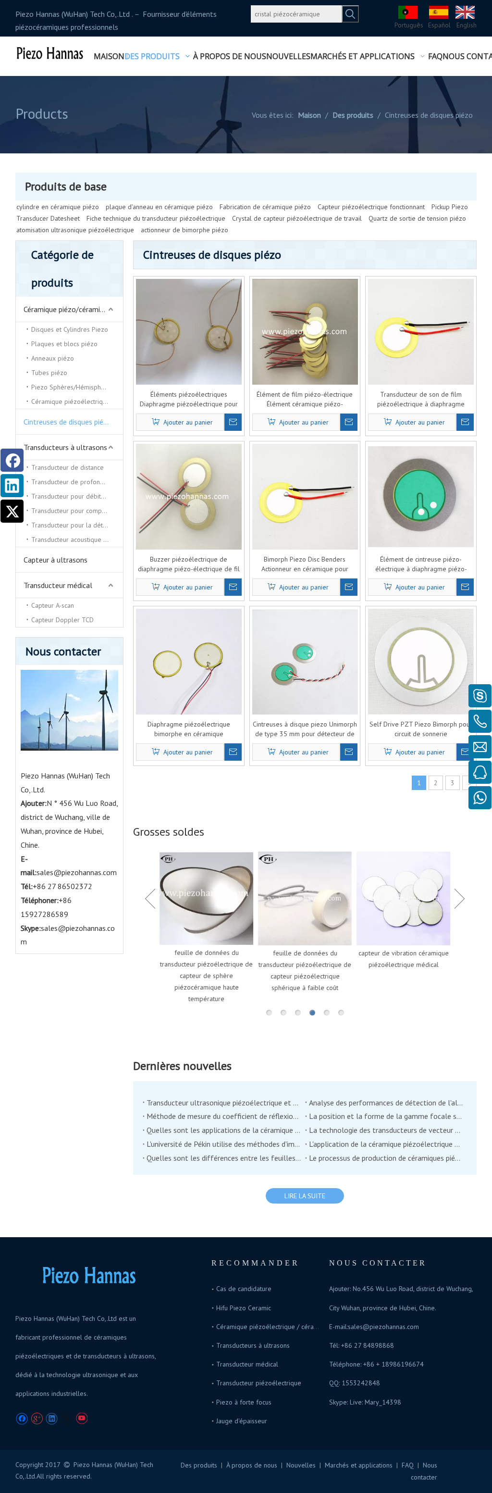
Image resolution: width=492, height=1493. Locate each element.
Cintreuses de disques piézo (67, 422)
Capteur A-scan (52, 605)
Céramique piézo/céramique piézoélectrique (73, 309)
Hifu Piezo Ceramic (243, 1308)
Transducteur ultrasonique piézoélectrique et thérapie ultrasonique (224, 1102)
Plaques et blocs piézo (64, 343)
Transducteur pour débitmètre (74, 496)
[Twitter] (12, 511)
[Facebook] (12, 460)
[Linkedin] (12, 485)
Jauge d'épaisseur (241, 1421)
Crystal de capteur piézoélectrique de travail (297, 218)
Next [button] (460, 899)
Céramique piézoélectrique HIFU (77, 401)
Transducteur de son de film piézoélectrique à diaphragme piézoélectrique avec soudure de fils (421, 399)
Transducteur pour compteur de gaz (77, 510)
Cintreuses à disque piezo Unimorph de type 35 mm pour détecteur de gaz (305, 729)
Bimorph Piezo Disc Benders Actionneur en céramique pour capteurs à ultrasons (304, 564)
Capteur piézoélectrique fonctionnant (371, 206)
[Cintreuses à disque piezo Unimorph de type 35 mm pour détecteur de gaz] (305, 663)
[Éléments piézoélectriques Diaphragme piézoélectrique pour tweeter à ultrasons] (189, 330)
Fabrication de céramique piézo (265, 206)
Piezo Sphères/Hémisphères (72, 387)
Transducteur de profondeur (72, 481)
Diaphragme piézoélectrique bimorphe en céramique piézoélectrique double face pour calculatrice (189, 729)
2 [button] (283, 1012)
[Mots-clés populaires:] (350, 14)
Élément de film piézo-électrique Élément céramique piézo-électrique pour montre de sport (305, 399)
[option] (206, 928)
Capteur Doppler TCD (62, 619)
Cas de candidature (243, 1288)
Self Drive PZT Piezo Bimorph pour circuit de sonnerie (420, 729)
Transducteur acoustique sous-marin (77, 539)
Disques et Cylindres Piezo (69, 329)
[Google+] (37, 1419)
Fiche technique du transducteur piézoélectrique (155, 218)
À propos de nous (251, 1465)
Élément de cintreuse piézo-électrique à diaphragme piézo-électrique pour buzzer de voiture (421, 564)
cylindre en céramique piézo (57, 206)
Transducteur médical (58, 585)
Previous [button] (150, 899)
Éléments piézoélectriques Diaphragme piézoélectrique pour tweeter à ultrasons (189, 399)
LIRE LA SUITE (304, 1196)
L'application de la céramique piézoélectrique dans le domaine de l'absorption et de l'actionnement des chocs (386, 1144)
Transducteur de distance (67, 467)
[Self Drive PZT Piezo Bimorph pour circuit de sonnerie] (421, 660)
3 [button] (298, 1012)
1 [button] (269, 1012)
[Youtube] (81, 1419)
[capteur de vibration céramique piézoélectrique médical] (403, 898)
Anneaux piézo (52, 358)
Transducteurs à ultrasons (65, 447)
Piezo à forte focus (243, 1402)
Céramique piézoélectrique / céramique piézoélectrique (297, 1326)
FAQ (408, 1465)
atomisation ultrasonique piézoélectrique (75, 230)
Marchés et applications (359, 1465)
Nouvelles (301, 1465)
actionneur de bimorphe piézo (184, 230)
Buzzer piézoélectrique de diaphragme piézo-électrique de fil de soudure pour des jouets (189, 564)
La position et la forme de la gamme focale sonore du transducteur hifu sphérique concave (386, 1116)
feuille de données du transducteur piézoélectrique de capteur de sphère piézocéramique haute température (206, 975)
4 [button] (312, 1012)
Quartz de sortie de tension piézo (417, 218)
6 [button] (341, 1012)
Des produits (199, 1465)
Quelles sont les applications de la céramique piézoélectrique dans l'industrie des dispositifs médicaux (224, 1130)
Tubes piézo (49, 372)
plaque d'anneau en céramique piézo (159, 206)
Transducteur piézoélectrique (258, 1383)
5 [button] (327, 1012)
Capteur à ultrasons (55, 560)
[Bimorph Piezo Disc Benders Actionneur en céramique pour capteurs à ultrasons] (305, 495)
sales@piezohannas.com (77, 872)
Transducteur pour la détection (75, 525)
